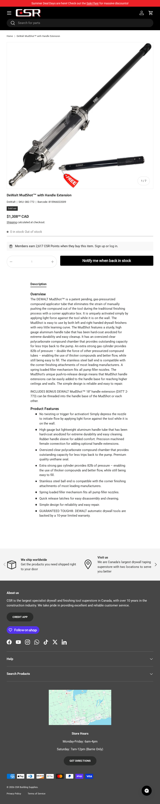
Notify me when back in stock (106, 260)
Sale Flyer (92, 3)
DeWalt (11, 201)
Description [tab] (38, 284)
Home (10, 36)
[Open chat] (147, 791)
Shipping (12, 222)
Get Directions (80, 760)
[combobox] (80, 23)
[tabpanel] (80, 405)
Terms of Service (36, 793)
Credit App (20, 617)
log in (113, 246)
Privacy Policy (14, 793)
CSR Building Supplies (26, 787)
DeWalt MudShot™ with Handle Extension (38, 36)
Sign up (100, 246)
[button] (150, 13)
